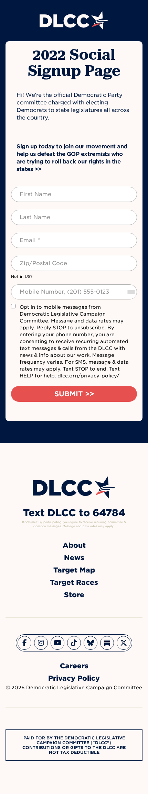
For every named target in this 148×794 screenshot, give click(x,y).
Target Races (74, 582)
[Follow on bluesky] (90, 643)
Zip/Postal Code (35, 259)
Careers (74, 666)
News (74, 558)
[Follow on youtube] (57, 643)
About (74, 545)
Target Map (74, 570)
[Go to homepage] (74, 487)
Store (74, 595)
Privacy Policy (74, 678)
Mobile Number (34, 287)
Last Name (28, 213)
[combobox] (131, 292)
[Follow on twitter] (123, 643)
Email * (24, 236)
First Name (28, 190)
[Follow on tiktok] (74, 643)
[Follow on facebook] (24, 643)
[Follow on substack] (107, 643)
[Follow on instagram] (41, 643)
